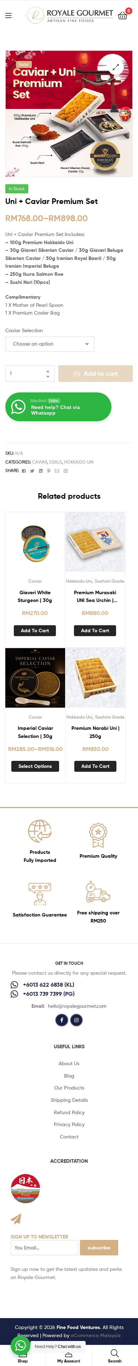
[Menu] (12, 14)
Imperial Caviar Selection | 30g (35, 732)
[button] (116, 67)
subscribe (99, 1247)
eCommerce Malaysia (96, 1335)
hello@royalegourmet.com (77, 1006)
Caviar (39, 462)
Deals (55, 462)
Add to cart (101, 374)
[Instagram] (76, 1020)
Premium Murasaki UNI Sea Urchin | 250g (95, 596)
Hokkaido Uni (79, 462)
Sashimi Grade (109, 581)
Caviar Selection (24, 330)
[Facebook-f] (61, 1020)
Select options (35, 766)
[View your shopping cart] (122, 15)
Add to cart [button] (35, 630)
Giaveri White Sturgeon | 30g (35, 596)
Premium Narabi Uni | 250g (95, 732)
